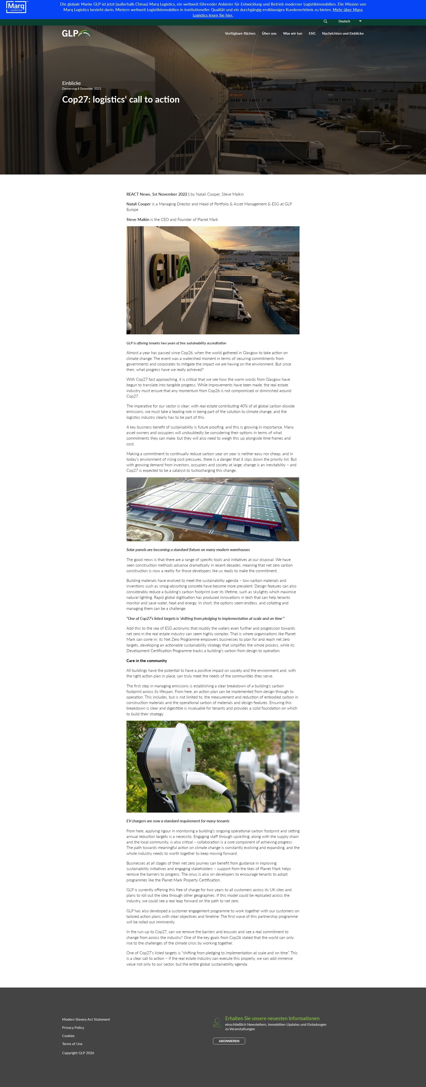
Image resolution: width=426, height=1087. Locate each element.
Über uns (269, 33)
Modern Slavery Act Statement (86, 1019)
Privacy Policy (73, 1027)
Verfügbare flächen (240, 33)
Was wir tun (292, 33)
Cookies (68, 1035)
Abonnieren (229, 1041)
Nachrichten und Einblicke (343, 33)
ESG (312, 33)
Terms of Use (72, 1043)
